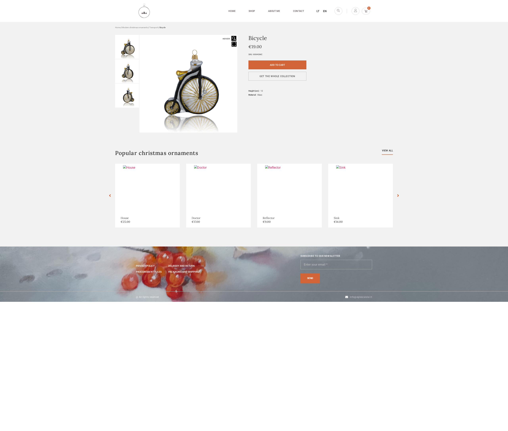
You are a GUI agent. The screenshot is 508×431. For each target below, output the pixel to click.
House (125, 218)
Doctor (196, 218)
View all (387, 150)
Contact (298, 11)
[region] (51, 402)
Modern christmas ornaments (135, 27)
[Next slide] (398, 196)
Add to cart (277, 65)
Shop (252, 11)
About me (274, 11)
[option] (147, 196)
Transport (153, 27)
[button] (277, 76)
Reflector (269, 218)
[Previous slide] (110, 196)
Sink (337, 218)
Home (231, 11)
